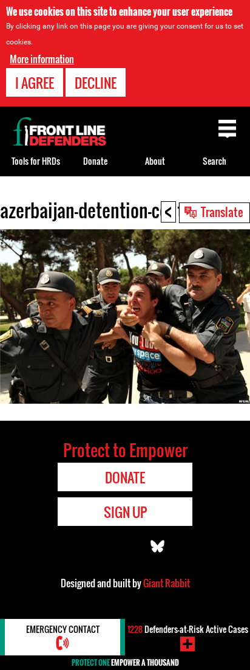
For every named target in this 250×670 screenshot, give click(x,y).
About (155, 160)
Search (214, 160)
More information (42, 59)
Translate (222, 211)
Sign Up (125, 512)
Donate (95, 160)
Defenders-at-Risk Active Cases (187, 629)
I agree (34, 82)
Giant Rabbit (166, 583)
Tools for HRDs (36, 160)
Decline (96, 82)
